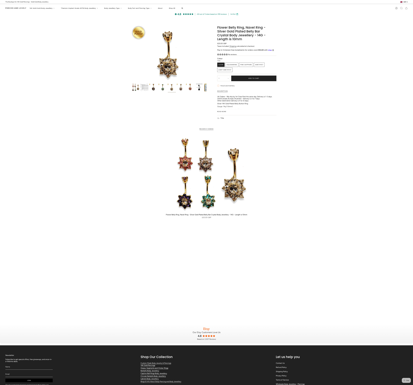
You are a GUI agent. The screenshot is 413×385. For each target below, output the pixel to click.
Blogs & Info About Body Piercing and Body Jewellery (161, 381)
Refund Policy (281, 367)
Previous (131, 54)
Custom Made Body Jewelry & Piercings (156, 363)
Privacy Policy (281, 376)
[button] (222, 54)
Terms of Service (282, 380)
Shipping (232, 46)
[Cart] (406, 8)
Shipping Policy (282, 371)
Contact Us (280, 363)
